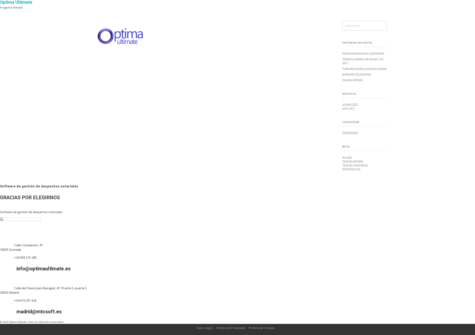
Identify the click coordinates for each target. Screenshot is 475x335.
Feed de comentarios (355, 165)
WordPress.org (351, 169)
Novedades (350, 132)
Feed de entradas (352, 161)
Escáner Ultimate (352, 79)
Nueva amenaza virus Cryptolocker (363, 53)
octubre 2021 (350, 104)
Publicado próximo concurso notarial (364, 68)
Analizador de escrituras (356, 74)
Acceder (347, 157)
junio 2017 (348, 108)
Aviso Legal (204, 328)
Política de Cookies (262, 328)
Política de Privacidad (230, 328)
